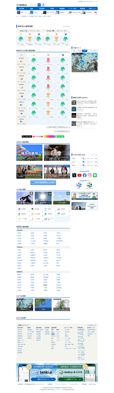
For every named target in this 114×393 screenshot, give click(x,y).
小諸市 (19, 252)
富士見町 (46, 263)
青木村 (58, 260)
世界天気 (20, 331)
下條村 (58, 282)
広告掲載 (84, 384)
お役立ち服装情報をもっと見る (44, 182)
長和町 (19, 263)
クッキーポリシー (74, 384)
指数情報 (62, 8)
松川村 (58, 235)
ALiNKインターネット (38, 384)
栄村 (58, 243)
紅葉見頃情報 (81, 347)
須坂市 (32, 233)
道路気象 (20, 350)
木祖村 (19, 290)
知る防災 (38, 340)
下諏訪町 (32, 263)
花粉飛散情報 (81, 330)
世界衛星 (47, 334)
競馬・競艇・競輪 (69, 344)
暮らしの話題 (91, 331)
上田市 (32, 250)
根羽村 (45, 282)
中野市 (45, 233)
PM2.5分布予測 (21, 344)
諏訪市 (58, 250)
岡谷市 (45, 250)
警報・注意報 (39, 329)
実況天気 (30, 334)
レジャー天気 (72, 8)
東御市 (19, 255)
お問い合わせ (92, 384)
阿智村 (19, 282)
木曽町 (58, 290)
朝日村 (58, 265)
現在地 (43, 5)
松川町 (32, 279)
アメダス (90, 50)
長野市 (19, 233)
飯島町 (32, 277)
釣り (66, 346)
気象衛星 (47, 331)
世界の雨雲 (20, 346)
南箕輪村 (46, 277)
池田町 (45, 235)
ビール (58, 340)
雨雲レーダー (21, 340)
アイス (58, 338)
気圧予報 (20, 334)
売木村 (19, 285)
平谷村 (32, 282)
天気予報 (21, 8)
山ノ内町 (32, 241)
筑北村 (19, 268)
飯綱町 (45, 243)
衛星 (74, 50)
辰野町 (58, 274)
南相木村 (32, 257)
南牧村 (19, 257)
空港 (66, 334)
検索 (39, 4)
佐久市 (58, 252)
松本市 (19, 250)
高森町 (45, 279)
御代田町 (32, 260)
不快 (58, 334)
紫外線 (53, 342)
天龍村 (32, 285)
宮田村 (19, 279)
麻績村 (19, 265)
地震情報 (38, 331)
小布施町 (59, 238)
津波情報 (38, 334)
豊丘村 (19, 287)
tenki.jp (21, 5)
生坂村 (32, 265)
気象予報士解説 (91, 329)
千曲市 (32, 235)
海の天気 (67, 331)
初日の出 (81, 358)
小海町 (45, 255)
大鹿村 (32, 287)
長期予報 (20, 338)
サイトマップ (90, 1)
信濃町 (19, 243)
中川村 (58, 277)
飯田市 (19, 274)
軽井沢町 (19, 260)
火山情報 (38, 336)
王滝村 (32, 290)
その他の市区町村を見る (62, 131)
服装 (53, 334)
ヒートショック (81, 351)
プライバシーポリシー (61, 384)
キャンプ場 (67, 342)
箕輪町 (19, 277)
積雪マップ (20, 342)
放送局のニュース (92, 334)
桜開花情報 (81, 333)
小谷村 (32, 238)
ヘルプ (96, 1)
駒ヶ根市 (46, 274)
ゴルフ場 (67, 340)
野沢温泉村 (60, 241)
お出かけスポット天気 (70, 348)
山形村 (45, 265)
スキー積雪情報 (81, 355)
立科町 (45, 260)
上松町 (45, 287)
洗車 (52, 346)
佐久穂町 (59, 257)
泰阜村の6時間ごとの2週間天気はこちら (58, 127)
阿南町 (58, 279)
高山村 (19, 241)
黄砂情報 (20, 352)
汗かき (58, 331)
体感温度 (53, 344)
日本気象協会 (27, 384)
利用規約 (50, 384)
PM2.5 (95, 50)
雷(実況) (30, 338)
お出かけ (53, 336)
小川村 (32, 243)
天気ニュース (92, 8)
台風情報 (38, 338)
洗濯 (52, 331)
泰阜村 (45, 285)
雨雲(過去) (30, 329)
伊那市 (32, 274)
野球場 (66, 336)
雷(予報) (20, 348)
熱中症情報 (81, 344)
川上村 (58, 255)
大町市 (58, 233)
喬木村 (58, 285)
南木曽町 (59, 287)
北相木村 (46, 257)
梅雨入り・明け (81, 340)
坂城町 (45, 238)
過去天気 (30, 336)
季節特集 (82, 8)
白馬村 (19, 238)
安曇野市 (32, 255)
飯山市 (19, 235)
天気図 (52, 8)
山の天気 (67, 329)
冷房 (58, 336)
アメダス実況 (31, 331)
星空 (52, 338)
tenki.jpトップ (82, 1)
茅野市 (32, 252)
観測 (31, 8)
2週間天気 (20, 336)
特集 (89, 335)
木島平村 (46, 241)
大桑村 (45, 290)
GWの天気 (81, 337)
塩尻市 (45, 252)
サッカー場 (67, 338)
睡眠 (52, 348)
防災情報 (41, 8)
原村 (58, 263)
